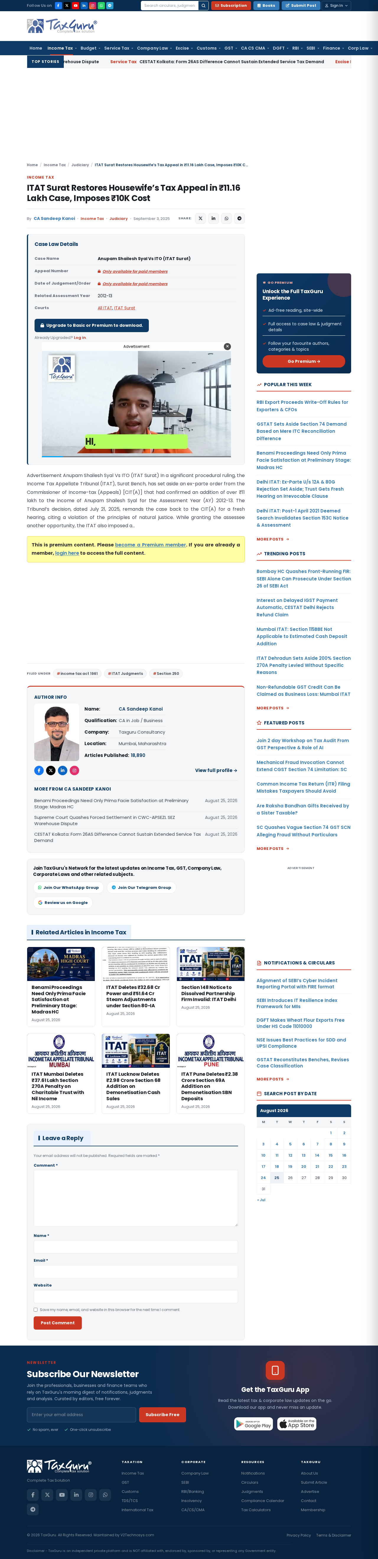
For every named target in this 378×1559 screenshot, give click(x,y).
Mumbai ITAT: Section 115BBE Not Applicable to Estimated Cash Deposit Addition (302, 636)
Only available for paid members (134, 271)
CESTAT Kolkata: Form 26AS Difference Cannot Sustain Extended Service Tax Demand (150, 62)
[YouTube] (75, 5)
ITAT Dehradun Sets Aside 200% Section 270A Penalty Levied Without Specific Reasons (304, 665)
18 (277, 1166)
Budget (89, 48)
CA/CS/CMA (193, 1510)
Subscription (234, 5)
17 (263, 1166)
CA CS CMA (253, 48)
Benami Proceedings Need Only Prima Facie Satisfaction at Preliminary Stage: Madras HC (111, 803)
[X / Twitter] (67, 5)
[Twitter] (51, 770)
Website (43, 1285)
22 (330, 1166)
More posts (270, 539)
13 (304, 1155)
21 (317, 1166)
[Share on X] (200, 218)
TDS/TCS (130, 1501)
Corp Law (358, 48)
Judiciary (80, 164)
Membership (313, 1510)
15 (331, 1155)
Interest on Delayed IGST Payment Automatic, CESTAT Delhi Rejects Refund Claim (297, 607)
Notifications (253, 1473)
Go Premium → (304, 361)
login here (67, 553)
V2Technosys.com (137, 1534)
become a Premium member (150, 544)
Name (41, 1235)
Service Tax (116, 48)
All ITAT (105, 308)
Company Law (152, 48)
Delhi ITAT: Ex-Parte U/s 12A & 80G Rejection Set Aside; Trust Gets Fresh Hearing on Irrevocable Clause (300, 489)
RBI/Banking (192, 1491)
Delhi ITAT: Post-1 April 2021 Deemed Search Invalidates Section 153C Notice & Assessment (302, 518)
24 (263, 1178)
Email (41, 1260)
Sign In (336, 5)
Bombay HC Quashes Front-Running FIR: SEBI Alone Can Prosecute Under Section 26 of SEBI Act (304, 578)
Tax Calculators (256, 1510)
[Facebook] (58, 5)
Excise (182, 48)
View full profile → (216, 770)
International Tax (137, 1510)
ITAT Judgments (127, 673)
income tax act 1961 (79, 673)
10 (263, 1155)
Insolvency (191, 1501)
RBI (295, 48)
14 (317, 1155)
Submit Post (303, 5)
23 (344, 1166)
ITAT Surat (124, 308)
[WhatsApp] (101, 5)
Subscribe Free (163, 1415)
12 (290, 1155)
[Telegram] (109, 5)
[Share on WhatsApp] (226, 218)
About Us (309, 1473)
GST (228, 48)
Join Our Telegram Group (144, 887)
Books (269, 5)
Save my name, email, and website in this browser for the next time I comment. (110, 1309)
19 (290, 1166)
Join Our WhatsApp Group (71, 887)
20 (303, 1166)
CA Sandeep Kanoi (54, 218)
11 (277, 1155)
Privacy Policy (299, 1535)
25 (276, 1178)
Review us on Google (66, 902)
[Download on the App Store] (297, 1424)
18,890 (138, 755)
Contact (308, 1501)
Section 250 (168, 673)
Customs (207, 48)
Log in (80, 337)
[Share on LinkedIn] (213, 218)
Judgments (252, 1491)
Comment (46, 1165)
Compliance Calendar (262, 1501)
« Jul (261, 1199)
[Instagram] (92, 5)
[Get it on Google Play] (254, 1424)
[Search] (203, 5)
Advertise (310, 1491)
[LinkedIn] (84, 5)
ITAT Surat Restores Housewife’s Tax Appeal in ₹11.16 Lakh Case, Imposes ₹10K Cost (133, 193)
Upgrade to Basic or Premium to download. (94, 325)
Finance (331, 48)
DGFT (279, 48)
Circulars (249, 1482)
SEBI (311, 48)
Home (36, 48)
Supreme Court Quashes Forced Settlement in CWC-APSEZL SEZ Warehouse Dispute (104, 820)
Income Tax (60, 48)
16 (344, 1155)
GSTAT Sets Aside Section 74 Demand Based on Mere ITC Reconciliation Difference (302, 431)
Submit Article (314, 1482)
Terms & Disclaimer (333, 1535)
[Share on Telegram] (239, 218)
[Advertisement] (189, 117)
